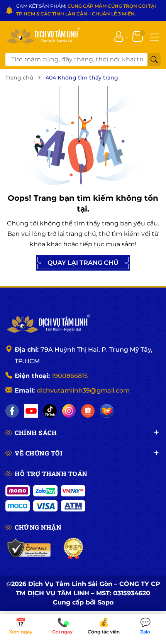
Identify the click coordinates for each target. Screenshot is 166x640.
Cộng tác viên (104, 626)
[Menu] (154, 36)
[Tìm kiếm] (154, 59)
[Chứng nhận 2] (73, 548)
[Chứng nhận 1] (29, 548)
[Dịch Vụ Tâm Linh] (47, 324)
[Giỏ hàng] (138, 36)
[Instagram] (69, 411)
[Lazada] (106, 411)
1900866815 (70, 375)
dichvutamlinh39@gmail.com (83, 390)
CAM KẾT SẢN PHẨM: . (86, 10)
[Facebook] (12, 411)
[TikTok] (50, 411)
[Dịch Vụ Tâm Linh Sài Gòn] (42, 36)
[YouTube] (31, 411)
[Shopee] (88, 411)
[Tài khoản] (118, 36)
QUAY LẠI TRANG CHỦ (83, 262)
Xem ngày (20, 626)
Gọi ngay (62, 626)
